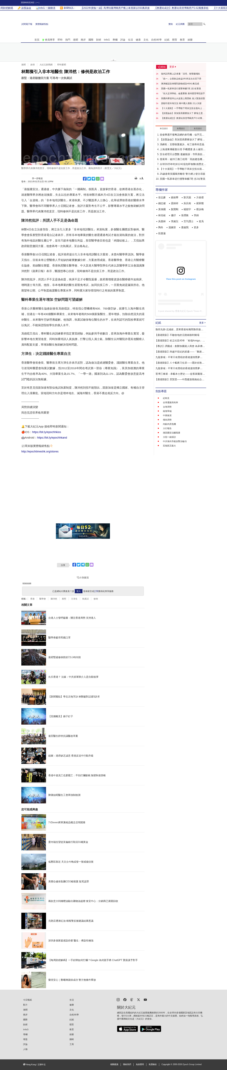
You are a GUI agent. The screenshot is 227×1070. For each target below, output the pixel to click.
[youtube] (145, 999)
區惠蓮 (162, 233)
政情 (32, 64)
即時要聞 (61, 64)
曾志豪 (162, 197)
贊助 (170, 24)
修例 (96, 599)
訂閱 (96, 591)
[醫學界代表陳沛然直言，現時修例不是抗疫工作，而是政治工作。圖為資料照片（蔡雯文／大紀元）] (83, 124)
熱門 (67, 39)
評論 (122, 39)
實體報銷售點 (41, 24)
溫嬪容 (172, 227)
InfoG (107, 39)
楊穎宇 (187, 209)
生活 (130, 39)
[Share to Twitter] (89, 179)
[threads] (131, 999)
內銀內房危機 (169, 424)
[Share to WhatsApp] (98, 179)
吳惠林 (162, 221)
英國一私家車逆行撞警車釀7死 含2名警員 (181, 88)
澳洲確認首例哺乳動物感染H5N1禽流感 (180, 83)
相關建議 (114, 1064)
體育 (174, 39)
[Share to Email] (102, 179)
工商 (71, 1044)
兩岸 (83, 39)
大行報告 (167, 428)
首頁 (36, 39)
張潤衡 (185, 215)
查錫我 (185, 227)
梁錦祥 (174, 203)
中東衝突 (167, 415)
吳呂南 (187, 203)
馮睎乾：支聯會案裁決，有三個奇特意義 (182, 144)
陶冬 (160, 227)
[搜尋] (204, 24)
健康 (138, 39)
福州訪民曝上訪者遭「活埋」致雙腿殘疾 (180, 73)
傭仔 (173, 215)
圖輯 (71, 1039)
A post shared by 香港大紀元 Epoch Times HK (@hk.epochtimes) (189, 311)
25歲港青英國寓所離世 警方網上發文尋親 (182, 174)
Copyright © (167, 1064)
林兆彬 (162, 215)
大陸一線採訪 (169, 437)
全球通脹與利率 (170, 402)
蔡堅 (64, 599)
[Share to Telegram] (93, 179)
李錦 (196, 215)
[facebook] (125, 999)
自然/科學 (156, 39)
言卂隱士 (188, 221)
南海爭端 (167, 411)
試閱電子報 (26, 24)
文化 (145, 39)
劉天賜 (187, 197)
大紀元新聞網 (46, 64)
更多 (196, 227)
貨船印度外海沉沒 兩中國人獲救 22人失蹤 (181, 103)
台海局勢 (167, 407)
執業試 (85, 599)
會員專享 (50, 39)
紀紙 (166, 39)
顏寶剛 (174, 209)
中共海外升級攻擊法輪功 (175, 441)
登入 (78, 591)
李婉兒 (174, 221)
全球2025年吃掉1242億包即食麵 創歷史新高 (183, 164)
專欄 (115, 39)
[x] (138, 999)
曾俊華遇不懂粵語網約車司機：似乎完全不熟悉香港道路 (182, 135)
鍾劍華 (174, 197)
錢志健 (162, 203)
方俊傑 (200, 197)
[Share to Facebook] (85, 179)
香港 (32, 599)
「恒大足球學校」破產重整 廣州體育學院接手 (183, 93)
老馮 (201, 221)
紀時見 (166, 398)
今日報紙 (27, 1000)
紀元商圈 (180, 24)
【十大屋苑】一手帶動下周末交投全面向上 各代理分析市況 (183, 108)
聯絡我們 (127, 1064)
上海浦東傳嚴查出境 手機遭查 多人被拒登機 (183, 149)
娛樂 (190, 39)
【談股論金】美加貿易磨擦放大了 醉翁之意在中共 (183, 113)
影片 (25, 1005)
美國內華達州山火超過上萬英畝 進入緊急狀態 (183, 98)
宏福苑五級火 (169, 445)
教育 (182, 39)
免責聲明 (140, 1064)
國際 (90, 39)
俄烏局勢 (167, 420)
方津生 (74, 599)
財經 (98, 39)
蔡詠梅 (200, 209)
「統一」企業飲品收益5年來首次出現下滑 (181, 78)
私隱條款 (153, 1064)
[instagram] (118, 999)
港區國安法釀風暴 (171, 432)
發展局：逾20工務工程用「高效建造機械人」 (182, 159)
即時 (60, 39)
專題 (25, 1039)
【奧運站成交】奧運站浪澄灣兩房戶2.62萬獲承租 (182, 118)
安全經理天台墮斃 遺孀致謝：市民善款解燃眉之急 (182, 154)
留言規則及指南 (27, 583)
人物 (25, 1049)
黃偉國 (162, 209)
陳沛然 (54, 599)
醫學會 (42, 599)
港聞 (75, 39)
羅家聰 (200, 203)
